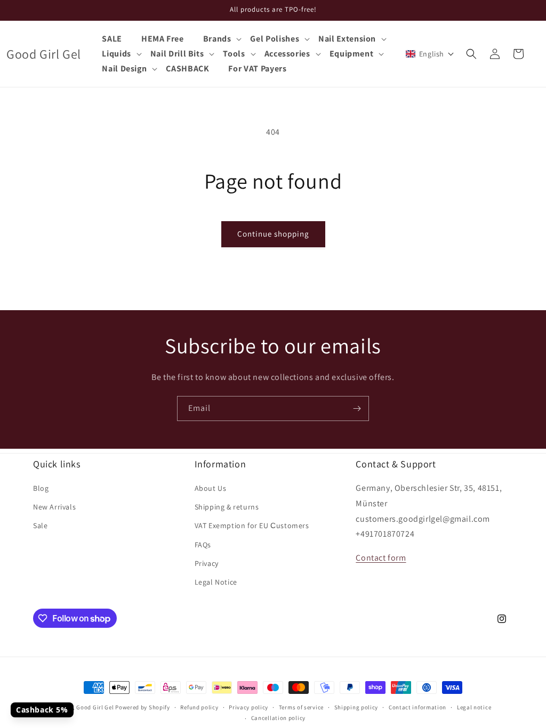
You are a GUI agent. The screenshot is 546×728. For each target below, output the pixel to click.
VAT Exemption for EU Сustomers (252, 525)
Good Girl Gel (95, 707)
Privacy (207, 563)
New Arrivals (54, 507)
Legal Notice (216, 582)
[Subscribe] (356, 408)
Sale (40, 525)
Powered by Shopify (142, 707)
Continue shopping (273, 234)
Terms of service (301, 707)
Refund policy (199, 707)
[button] (222, 38)
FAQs (203, 544)
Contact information (417, 707)
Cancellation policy (278, 718)
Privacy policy (248, 707)
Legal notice (474, 707)
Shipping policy (356, 707)
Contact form (381, 557)
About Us (211, 488)
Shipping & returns (227, 507)
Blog (41, 488)
